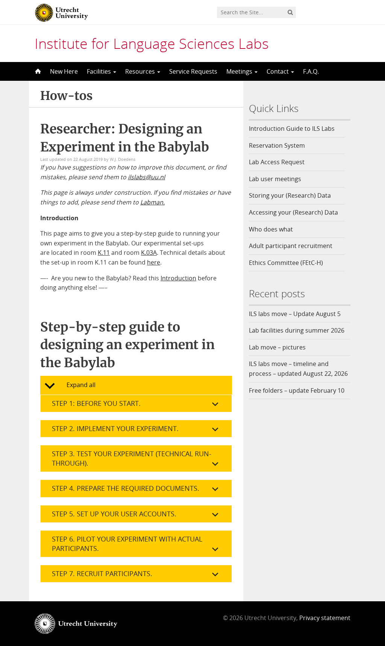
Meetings (240, 71)
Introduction (178, 278)
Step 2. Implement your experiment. (115, 428)
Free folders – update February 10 (296, 390)
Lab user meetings (275, 179)
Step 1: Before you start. (96, 403)
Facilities (99, 71)
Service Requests (193, 71)
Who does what (271, 229)
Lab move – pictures (277, 347)
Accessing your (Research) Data (293, 212)
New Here (64, 71)
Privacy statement (324, 618)
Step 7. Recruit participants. (102, 573)
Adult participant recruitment (290, 246)
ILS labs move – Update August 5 (295, 314)
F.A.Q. (311, 71)
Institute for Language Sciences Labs (152, 43)
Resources (140, 71)
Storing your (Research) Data (290, 195)
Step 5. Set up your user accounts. (114, 513)
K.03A (149, 252)
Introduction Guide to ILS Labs (292, 128)
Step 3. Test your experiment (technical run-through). (131, 458)
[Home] (37, 71)
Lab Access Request (277, 162)
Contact (278, 71)
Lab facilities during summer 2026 (296, 330)
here (153, 262)
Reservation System (277, 145)
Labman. (152, 202)
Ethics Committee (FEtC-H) (286, 263)
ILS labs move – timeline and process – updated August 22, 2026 (298, 369)
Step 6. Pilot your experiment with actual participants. (127, 543)
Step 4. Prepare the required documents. (125, 488)
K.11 (104, 252)
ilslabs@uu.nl (146, 177)
